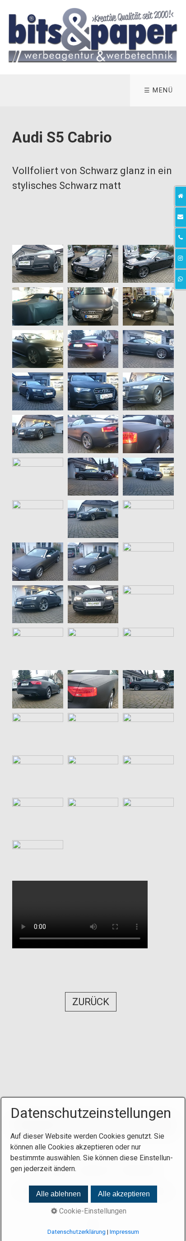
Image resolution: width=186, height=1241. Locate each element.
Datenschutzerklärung (76, 1231)
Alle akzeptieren (124, 1194)
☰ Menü (158, 90)
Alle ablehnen (58, 1194)
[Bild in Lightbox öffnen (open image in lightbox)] (37, 264)
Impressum (124, 1231)
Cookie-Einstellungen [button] (91, 1211)
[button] (90, 1001)
